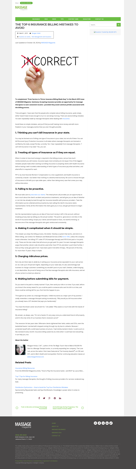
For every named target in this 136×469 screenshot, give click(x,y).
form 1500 (66, 237)
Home (54, 423)
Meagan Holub (36, 33)
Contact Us (99, 19)
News (54, 19)
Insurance (36, 19)
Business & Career (24, 37)
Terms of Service (27, 461)
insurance (66, 119)
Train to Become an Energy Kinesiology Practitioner (34, 407)
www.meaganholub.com (35, 357)
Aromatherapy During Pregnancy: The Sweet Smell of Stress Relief (65, 407)
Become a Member (26, 3)
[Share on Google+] (49, 398)
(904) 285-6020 (21, 435)
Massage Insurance (59, 429)
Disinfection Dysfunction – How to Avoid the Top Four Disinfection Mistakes (41, 387)
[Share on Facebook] (39, 398)
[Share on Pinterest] (55, 398)
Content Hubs (73, 19)
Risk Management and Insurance (41, 37)
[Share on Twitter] (44, 398)
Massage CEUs (56, 432)
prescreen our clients (37, 195)
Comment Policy (37, 461)
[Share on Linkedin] (60, 398)
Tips (62, 19)
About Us (55, 426)
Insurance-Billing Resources (25, 368)
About (17, 3)
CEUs (46, 19)
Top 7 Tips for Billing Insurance (26, 376)
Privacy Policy (18, 461)
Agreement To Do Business (50, 461)
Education (86, 19)
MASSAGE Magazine (48, 43)
